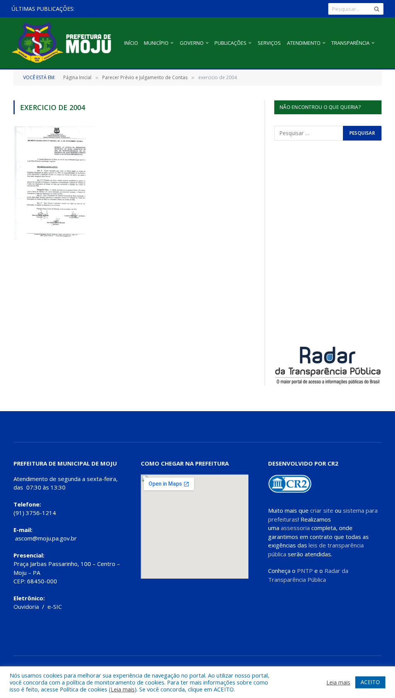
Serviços (269, 42)
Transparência (350, 42)
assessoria (295, 528)
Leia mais (123, 689)
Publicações (230, 42)
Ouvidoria (26, 606)
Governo (192, 42)
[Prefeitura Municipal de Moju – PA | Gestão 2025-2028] (63, 43)
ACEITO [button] (370, 682)
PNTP (305, 570)
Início (131, 42)
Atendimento (304, 42)
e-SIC (54, 606)
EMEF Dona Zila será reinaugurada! (139, 8)
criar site (321, 510)
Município (156, 42)
